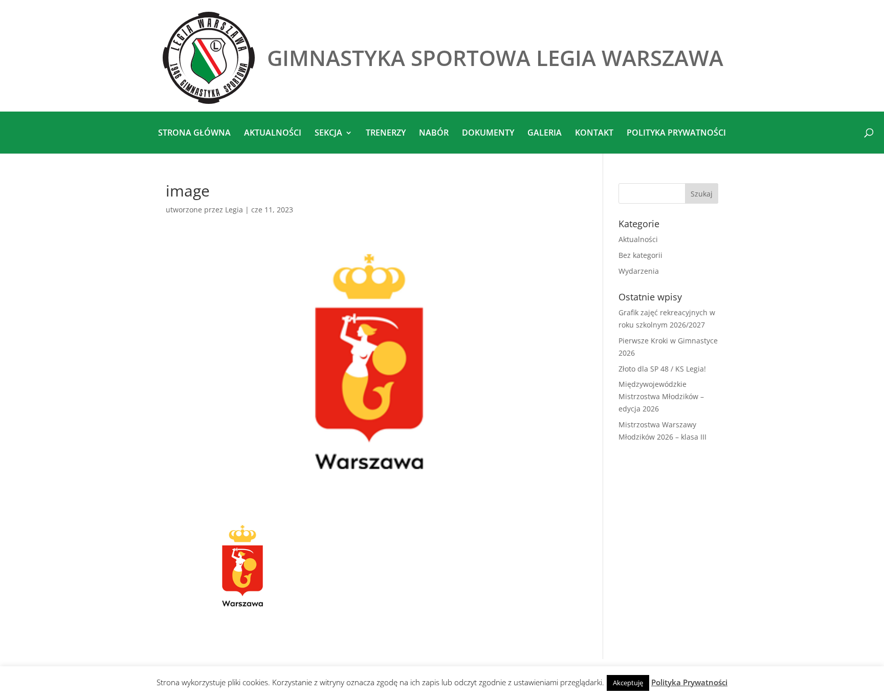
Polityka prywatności (676, 133)
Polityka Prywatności (689, 682)
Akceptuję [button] (628, 682)
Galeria (544, 133)
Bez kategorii (640, 255)
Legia (234, 209)
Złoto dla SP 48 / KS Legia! (662, 369)
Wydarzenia (638, 271)
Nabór (434, 133)
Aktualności (272, 133)
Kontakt (594, 133)
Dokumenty (488, 133)
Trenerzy (386, 133)
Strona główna (194, 133)
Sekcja (328, 133)
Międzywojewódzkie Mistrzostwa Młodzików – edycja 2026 (661, 396)
